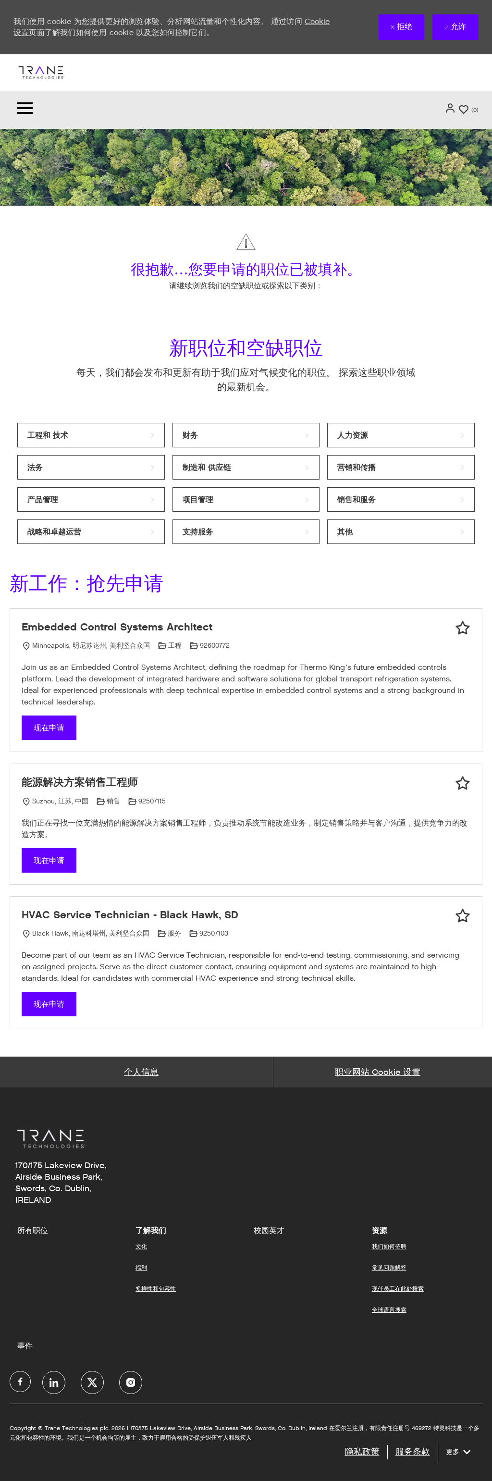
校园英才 (269, 1230)
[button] (451, 108)
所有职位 (32, 1230)
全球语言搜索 (389, 1309)
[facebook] (20, 1381)
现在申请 (49, 728)
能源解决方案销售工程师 (80, 782)
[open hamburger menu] (25, 110)
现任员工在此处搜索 (398, 1288)
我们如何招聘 (389, 1246)
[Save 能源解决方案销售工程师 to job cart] (462, 783)
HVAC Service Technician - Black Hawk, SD (130, 914)
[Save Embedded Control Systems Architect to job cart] (462, 628)
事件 (25, 1346)
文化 (141, 1246)
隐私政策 (362, 1451)
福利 (141, 1267)
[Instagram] (130, 1382)
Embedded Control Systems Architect (117, 626)
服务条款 (412, 1451)
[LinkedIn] (53, 1382)
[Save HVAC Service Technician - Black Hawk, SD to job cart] (462, 916)
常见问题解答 (389, 1267)
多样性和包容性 (155, 1288)
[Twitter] (92, 1382)
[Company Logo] (40, 72)
